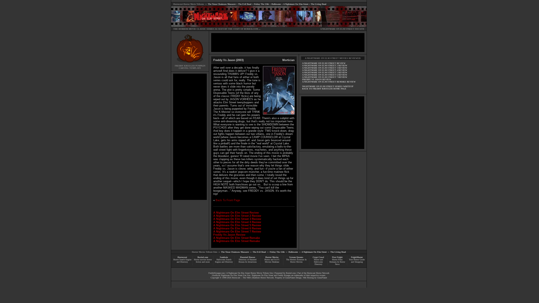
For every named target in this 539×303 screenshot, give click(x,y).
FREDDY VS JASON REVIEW (316, 79)
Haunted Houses (247, 257)
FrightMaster (357, 257)
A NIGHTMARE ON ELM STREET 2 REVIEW (324, 65)
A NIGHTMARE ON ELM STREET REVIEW (324, 63)
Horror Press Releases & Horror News (337, 261)
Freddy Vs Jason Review (229, 234)
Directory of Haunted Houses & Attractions (248, 260)
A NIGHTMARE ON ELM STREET (337, 29)
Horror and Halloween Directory (318, 261)
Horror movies (200, 259)
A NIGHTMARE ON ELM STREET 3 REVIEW (324, 68)
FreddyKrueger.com (216, 273)
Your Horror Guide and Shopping (357, 260)
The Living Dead (318, 4)
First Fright (337, 257)
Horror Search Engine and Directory (182, 260)
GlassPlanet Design (293, 277)
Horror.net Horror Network (318, 273)
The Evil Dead (244, 4)
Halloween (276, 4)
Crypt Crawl (318, 257)
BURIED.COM (251, 29)
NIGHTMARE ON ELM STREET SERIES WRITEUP (327, 86)
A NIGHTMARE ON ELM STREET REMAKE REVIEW (329, 82)
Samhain (224, 257)
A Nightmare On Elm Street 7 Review (237, 231)
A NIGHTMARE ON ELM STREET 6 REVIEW (324, 75)
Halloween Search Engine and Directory (224, 260)
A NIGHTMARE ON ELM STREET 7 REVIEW (324, 77)
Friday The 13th (261, 4)
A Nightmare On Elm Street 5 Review (237, 225)
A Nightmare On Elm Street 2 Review (237, 215)
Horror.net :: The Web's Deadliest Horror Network (253, 277)
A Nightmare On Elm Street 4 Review (237, 222)
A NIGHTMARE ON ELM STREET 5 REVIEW (324, 72)
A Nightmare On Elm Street (295, 4)
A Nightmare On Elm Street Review (236, 212)
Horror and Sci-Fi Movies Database (271, 260)
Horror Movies (272, 257)
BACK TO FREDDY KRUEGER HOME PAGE (324, 89)
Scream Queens (296, 257)
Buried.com (202, 257)
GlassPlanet (322, 277)
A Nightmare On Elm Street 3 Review (237, 219)
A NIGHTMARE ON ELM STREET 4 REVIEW (324, 70)
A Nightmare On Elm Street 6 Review (237, 228)
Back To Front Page (228, 200)
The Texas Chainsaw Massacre (222, 4)
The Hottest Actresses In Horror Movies (296, 260)
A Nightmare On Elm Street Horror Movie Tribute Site (249, 273)
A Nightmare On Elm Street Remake (236, 237)
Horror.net (178, 4)
